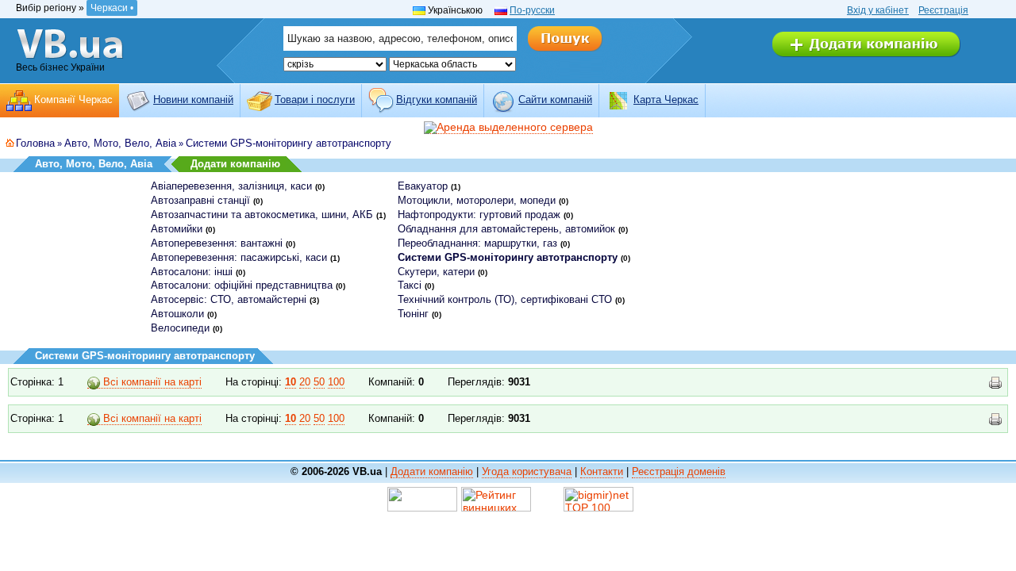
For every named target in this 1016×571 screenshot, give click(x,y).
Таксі (409, 285)
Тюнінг (413, 314)
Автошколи (177, 314)
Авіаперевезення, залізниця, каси (231, 186)
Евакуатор (423, 186)
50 (319, 382)
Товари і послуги (315, 99)
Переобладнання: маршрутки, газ (477, 243)
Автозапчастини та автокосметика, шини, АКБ (262, 214)
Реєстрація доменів (678, 471)
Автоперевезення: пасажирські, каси (239, 257)
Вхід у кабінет (878, 10)
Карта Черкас (665, 99)
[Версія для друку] (995, 383)
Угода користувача (527, 471)
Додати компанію (235, 164)
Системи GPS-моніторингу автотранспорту (288, 143)
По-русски (532, 10)
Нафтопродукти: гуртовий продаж (479, 214)
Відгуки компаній (436, 99)
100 (336, 382)
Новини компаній (193, 99)
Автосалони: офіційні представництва (242, 285)
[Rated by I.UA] (422, 498)
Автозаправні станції (200, 200)
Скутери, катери (436, 272)
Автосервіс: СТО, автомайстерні (228, 299)
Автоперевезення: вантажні (217, 243)
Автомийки (176, 229)
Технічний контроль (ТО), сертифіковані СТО (505, 299)
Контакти (601, 471)
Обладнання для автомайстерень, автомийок (506, 229)
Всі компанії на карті (151, 382)
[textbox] (400, 38)
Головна (35, 143)
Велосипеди (180, 328)
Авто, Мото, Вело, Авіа (120, 143)
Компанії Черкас (73, 99)
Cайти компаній (555, 99)
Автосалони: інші (192, 272)
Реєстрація (943, 10)
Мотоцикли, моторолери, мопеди (477, 200)
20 (304, 382)
